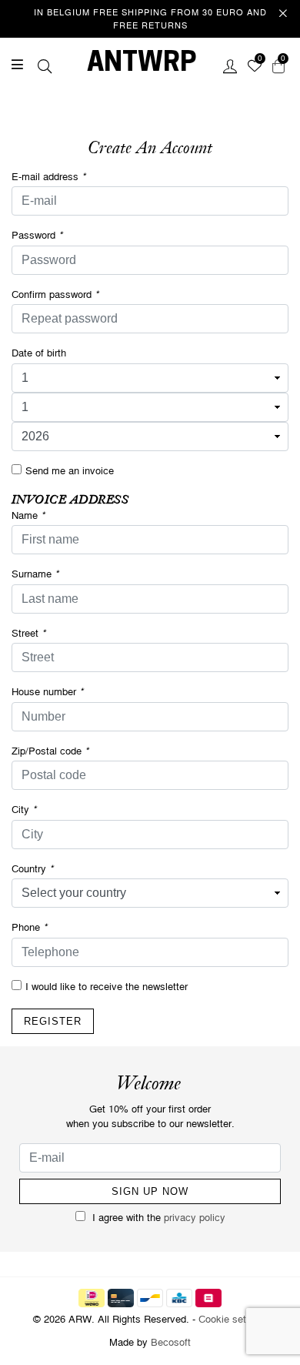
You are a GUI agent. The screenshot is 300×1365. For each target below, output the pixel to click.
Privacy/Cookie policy (186, 212)
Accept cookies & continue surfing (174, 264)
